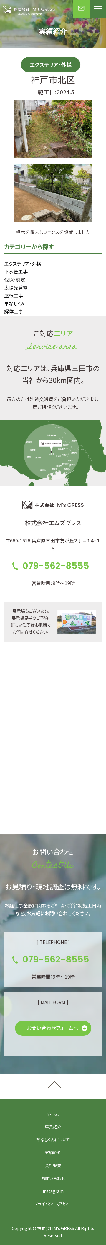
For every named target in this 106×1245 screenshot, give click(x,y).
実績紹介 (53, 1152)
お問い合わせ (53, 1178)
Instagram (53, 1191)
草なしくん (14, 303)
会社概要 (53, 1165)
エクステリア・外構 (22, 263)
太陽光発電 (16, 287)
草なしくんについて (53, 1139)
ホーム (53, 1114)
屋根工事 (13, 295)
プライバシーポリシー (53, 1204)
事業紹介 (53, 1127)
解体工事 (13, 311)
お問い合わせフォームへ (52, 1027)
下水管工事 (16, 271)
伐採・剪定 (14, 279)
